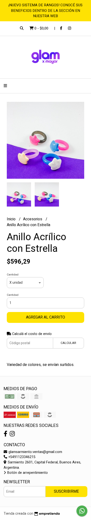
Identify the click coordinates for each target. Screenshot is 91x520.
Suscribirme (66, 491)
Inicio (12, 219)
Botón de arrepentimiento (27, 472)
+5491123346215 (21, 457)
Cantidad (12, 275)
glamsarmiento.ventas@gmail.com (35, 451)
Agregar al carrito (45, 317)
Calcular (68, 343)
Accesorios (33, 219)
